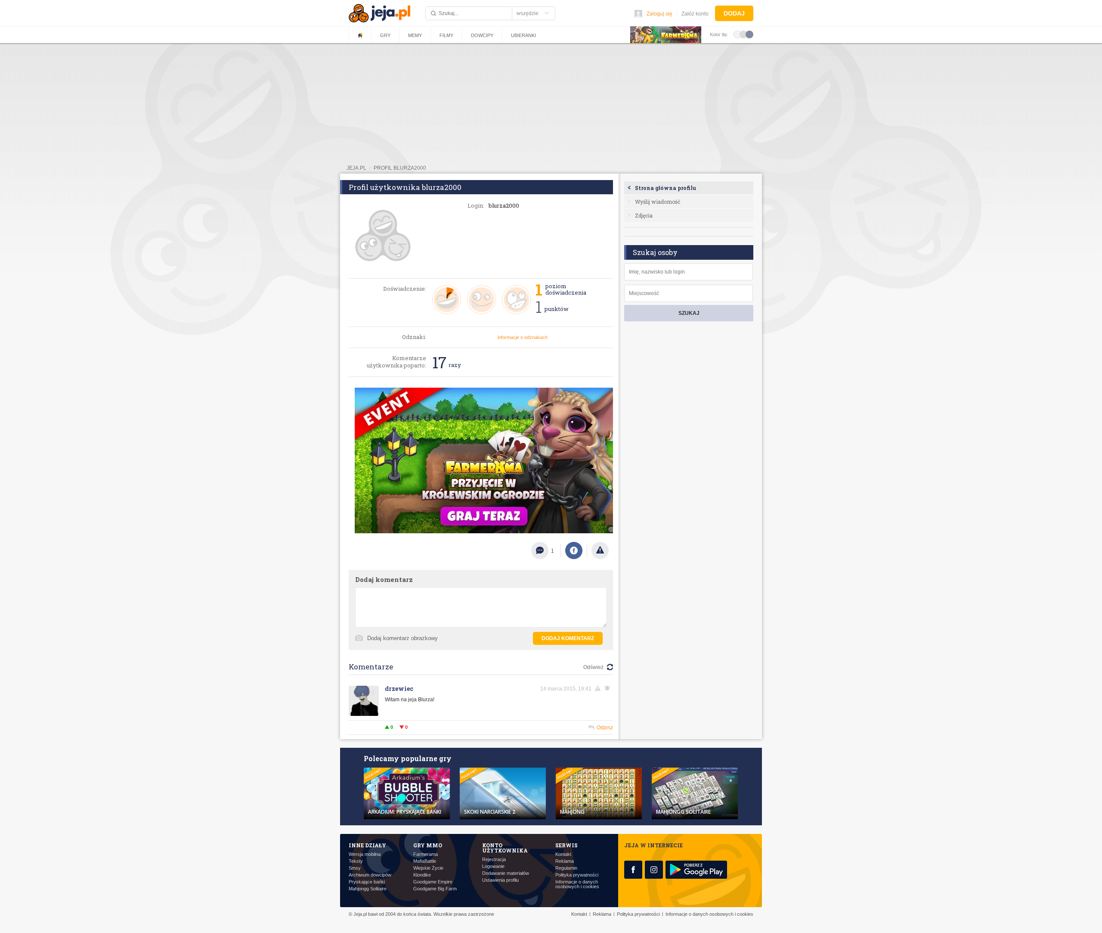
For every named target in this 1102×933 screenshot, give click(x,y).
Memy (415, 35)
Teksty (356, 861)
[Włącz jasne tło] (737, 34)
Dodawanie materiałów (505, 873)
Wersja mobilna (365, 854)
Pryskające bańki (367, 882)
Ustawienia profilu (500, 880)
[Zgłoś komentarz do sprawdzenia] (599, 688)
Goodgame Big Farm (435, 888)
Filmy (446, 35)
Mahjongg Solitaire (368, 888)
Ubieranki (523, 35)
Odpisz (605, 728)
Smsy (355, 868)
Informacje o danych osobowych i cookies (577, 884)
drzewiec (399, 688)
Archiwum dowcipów (370, 875)
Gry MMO (427, 845)
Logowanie (493, 866)
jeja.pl (356, 168)
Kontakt (563, 854)
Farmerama (425, 854)
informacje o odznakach (523, 337)
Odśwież (593, 667)
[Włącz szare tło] (743, 34)
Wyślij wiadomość (657, 201)
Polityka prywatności (576, 875)
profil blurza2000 (400, 168)
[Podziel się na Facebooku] (574, 550)
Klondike (422, 875)
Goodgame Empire (432, 882)
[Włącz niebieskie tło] (749, 34)
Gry (385, 35)
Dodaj (734, 13)
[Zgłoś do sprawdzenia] (600, 550)
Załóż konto (695, 14)
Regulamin (566, 868)
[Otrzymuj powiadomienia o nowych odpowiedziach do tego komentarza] (608, 688)
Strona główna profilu (665, 187)
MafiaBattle (424, 861)
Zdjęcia (644, 215)
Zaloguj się (659, 14)
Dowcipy (482, 35)
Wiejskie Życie (428, 868)
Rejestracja (494, 859)
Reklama (564, 861)
